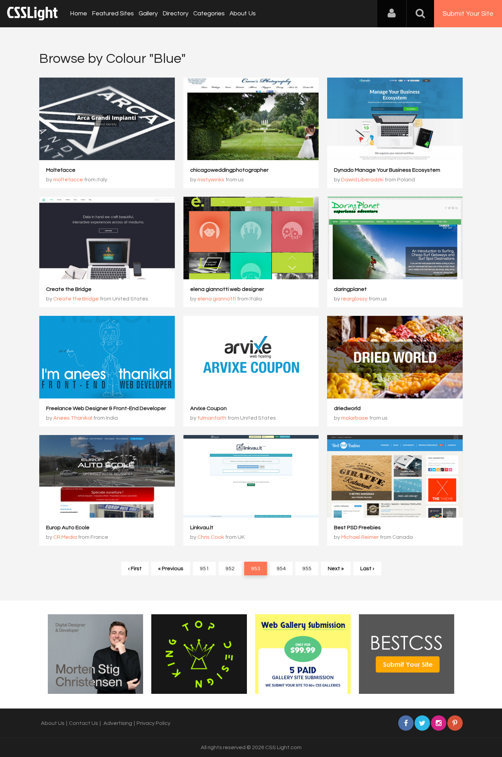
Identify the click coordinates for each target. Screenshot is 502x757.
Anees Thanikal (72, 418)
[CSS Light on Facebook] (406, 723)
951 (204, 568)
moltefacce (68, 179)
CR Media (65, 537)
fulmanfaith (211, 418)
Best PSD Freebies (357, 527)
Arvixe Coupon (208, 408)
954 (281, 568)
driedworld (347, 408)
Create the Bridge (69, 289)
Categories (209, 13)
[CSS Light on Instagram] (438, 723)
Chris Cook (210, 537)
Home (78, 13)
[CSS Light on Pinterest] (455, 723)
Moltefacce (60, 170)
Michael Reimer (360, 537)
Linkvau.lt (201, 527)
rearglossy (354, 299)
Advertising (117, 723)
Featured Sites (113, 13)
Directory (176, 13)
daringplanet (350, 289)
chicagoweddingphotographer (229, 170)
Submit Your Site (468, 13)
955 (306, 568)
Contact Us (83, 723)
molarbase (354, 418)
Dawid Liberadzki (362, 179)
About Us (242, 13)
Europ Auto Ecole (67, 527)
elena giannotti (216, 299)
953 (255, 568)
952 (230, 568)
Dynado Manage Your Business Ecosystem (387, 170)
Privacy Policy (153, 723)
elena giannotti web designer (227, 289)
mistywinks (210, 179)
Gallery (148, 13)
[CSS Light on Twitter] (422, 723)
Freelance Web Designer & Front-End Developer (106, 408)
